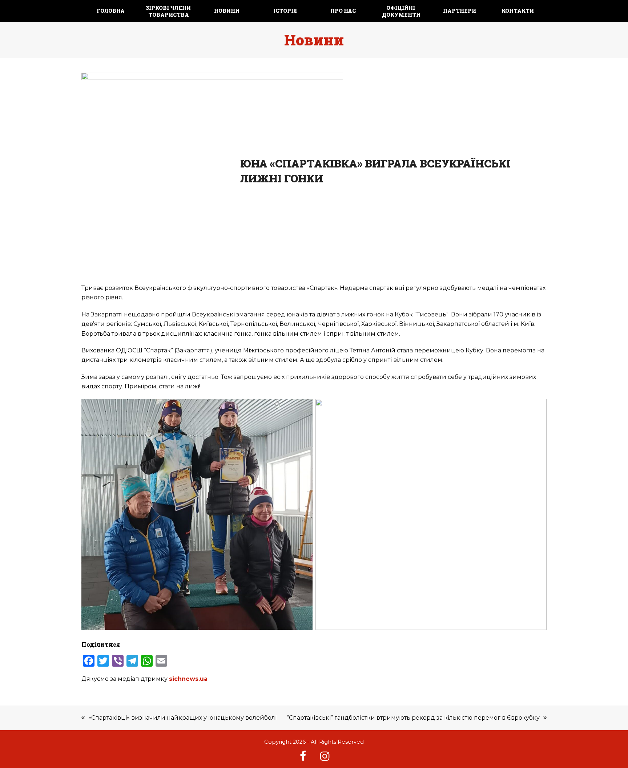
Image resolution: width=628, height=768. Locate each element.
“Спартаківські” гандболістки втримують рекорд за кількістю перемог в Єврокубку (413, 717)
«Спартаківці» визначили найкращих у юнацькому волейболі (182, 717)
